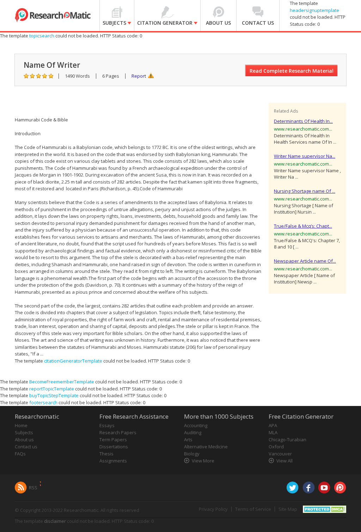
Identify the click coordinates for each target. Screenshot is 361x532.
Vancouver (280, 453)
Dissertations (113, 446)
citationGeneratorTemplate (73, 361)
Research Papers (117, 432)
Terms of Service (253, 509)
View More (203, 461)
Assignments (113, 461)
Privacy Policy (213, 509)
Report (138, 76)
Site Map (288, 509)
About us (24, 439)
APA (273, 425)
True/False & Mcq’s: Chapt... (303, 226)
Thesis (106, 453)
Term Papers (113, 439)
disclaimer (55, 521)
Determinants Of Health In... (303, 121)
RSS (33, 487)
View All (284, 461)
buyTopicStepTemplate (54, 395)
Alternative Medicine (206, 446)
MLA (273, 432)
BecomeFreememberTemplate (61, 381)
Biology (192, 453)
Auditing (192, 432)
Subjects (24, 432)
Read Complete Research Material (292, 70)
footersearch (43, 402)
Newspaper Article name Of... (305, 261)
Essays (107, 425)
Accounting (195, 425)
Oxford (276, 446)
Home (21, 425)
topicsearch (41, 35)
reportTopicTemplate (51, 388)
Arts (188, 439)
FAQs (20, 453)
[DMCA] (324, 509)
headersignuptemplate (314, 10)
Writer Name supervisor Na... (304, 156)
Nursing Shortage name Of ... (304, 191)
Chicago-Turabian (287, 439)
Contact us (26, 446)
